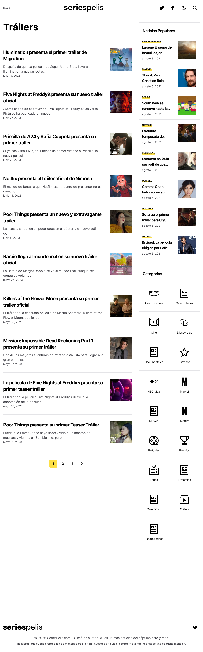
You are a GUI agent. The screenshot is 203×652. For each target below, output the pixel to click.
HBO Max (147, 208)
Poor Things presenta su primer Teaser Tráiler (51, 425)
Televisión (153, 509)
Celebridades (184, 303)
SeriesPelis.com (59, 638)
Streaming (184, 479)
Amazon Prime (151, 41)
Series (146, 97)
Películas (148, 152)
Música (153, 421)
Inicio (6, 7)
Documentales (154, 362)
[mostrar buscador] (195, 8)
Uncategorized (154, 538)
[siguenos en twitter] (162, 8)
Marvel (147, 69)
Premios (184, 450)
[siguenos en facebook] (173, 8)
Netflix (147, 125)
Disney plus (184, 332)
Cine (154, 332)
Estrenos (184, 362)
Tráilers (184, 509)
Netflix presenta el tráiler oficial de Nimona (47, 178)
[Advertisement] (169, 573)
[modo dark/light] (184, 8)
